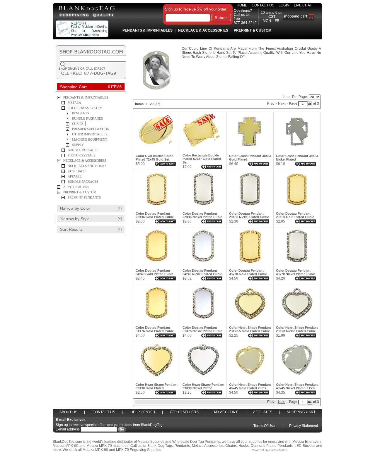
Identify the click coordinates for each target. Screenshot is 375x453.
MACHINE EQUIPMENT (89, 139)
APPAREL (75, 176)
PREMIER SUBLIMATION (90, 129)
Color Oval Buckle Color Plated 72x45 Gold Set (154, 157)
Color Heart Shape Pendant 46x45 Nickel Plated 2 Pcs (297, 386)
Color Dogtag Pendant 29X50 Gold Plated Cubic (295, 215)
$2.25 (233, 335)
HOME (242, 5)
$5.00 (140, 164)
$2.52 (187, 278)
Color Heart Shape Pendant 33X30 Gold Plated (157, 386)
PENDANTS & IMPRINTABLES (85, 97)
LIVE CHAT (303, 5)
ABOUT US (68, 412)
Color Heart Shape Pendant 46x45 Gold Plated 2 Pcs (250, 386)
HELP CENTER (142, 412)
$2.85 (280, 221)
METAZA (74, 102)
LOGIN (284, 5)
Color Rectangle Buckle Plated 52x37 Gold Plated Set (202, 159)
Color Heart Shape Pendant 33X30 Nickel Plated (203, 386)
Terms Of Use (264, 426)
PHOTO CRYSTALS (81, 155)
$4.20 (280, 278)
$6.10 (280, 164)
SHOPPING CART (301, 412)
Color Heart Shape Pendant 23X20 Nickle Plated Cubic (297, 329)
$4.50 (233, 278)
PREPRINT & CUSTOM (79, 192)
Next (281, 103)
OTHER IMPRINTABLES (89, 134)
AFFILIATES (262, 412)
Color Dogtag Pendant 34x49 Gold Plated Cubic (154, 272)
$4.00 (140, 335)
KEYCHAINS (77, 171)
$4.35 (280, 392)
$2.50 (140, 221)
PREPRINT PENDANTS (84, 197)
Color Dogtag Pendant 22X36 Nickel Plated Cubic (202, 215)
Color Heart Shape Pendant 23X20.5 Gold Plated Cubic (250, 329)
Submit (221, 17)
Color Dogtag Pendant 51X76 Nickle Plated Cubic (202, 329)
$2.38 (233, 221)
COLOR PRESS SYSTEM (85, 108)
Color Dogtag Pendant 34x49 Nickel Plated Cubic (202, 272)
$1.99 (280, 335)
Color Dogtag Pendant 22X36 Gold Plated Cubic (155, 215)
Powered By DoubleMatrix (270, 450)
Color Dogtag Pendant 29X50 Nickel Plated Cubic (249, 215)
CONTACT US (263, 5)
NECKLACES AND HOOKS (87, 166)
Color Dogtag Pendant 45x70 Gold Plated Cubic (248, 272)
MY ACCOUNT (226, 412)
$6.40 (233, 164)
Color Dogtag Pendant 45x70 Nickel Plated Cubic (296, 272)
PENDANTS (80, 113)
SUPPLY (78, 145)
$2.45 (140, 278)
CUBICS (77, 123)
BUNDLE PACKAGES (87, 118)
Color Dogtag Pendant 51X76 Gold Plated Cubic (155, 329)
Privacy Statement (303, 426)
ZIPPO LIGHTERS (76, 187)
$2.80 (187, 221)
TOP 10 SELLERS (184, 412)
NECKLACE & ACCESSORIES (84, 160)
